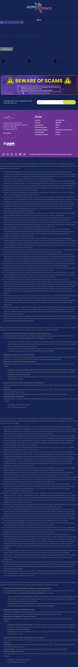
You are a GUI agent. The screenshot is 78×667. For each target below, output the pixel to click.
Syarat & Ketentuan (9, 138)
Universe (37, 120)
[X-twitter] (16, 154)
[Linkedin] (20, 154)
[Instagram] (7, 154)
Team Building (39, 132)
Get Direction (7, 133)
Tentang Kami (60, 120)
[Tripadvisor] (24, 154)
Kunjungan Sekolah (41, 129)
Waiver (58, 125)
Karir (57, 127)
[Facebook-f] (11, 154)
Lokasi (58, 134)
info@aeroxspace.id (11, 129)
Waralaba (58, 122)
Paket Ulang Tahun (41, 127)
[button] (39, 17)
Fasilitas (37, 122)
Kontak (58, 132)
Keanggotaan (39, 125)
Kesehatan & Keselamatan (64, 129)
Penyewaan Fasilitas (41, 134)
